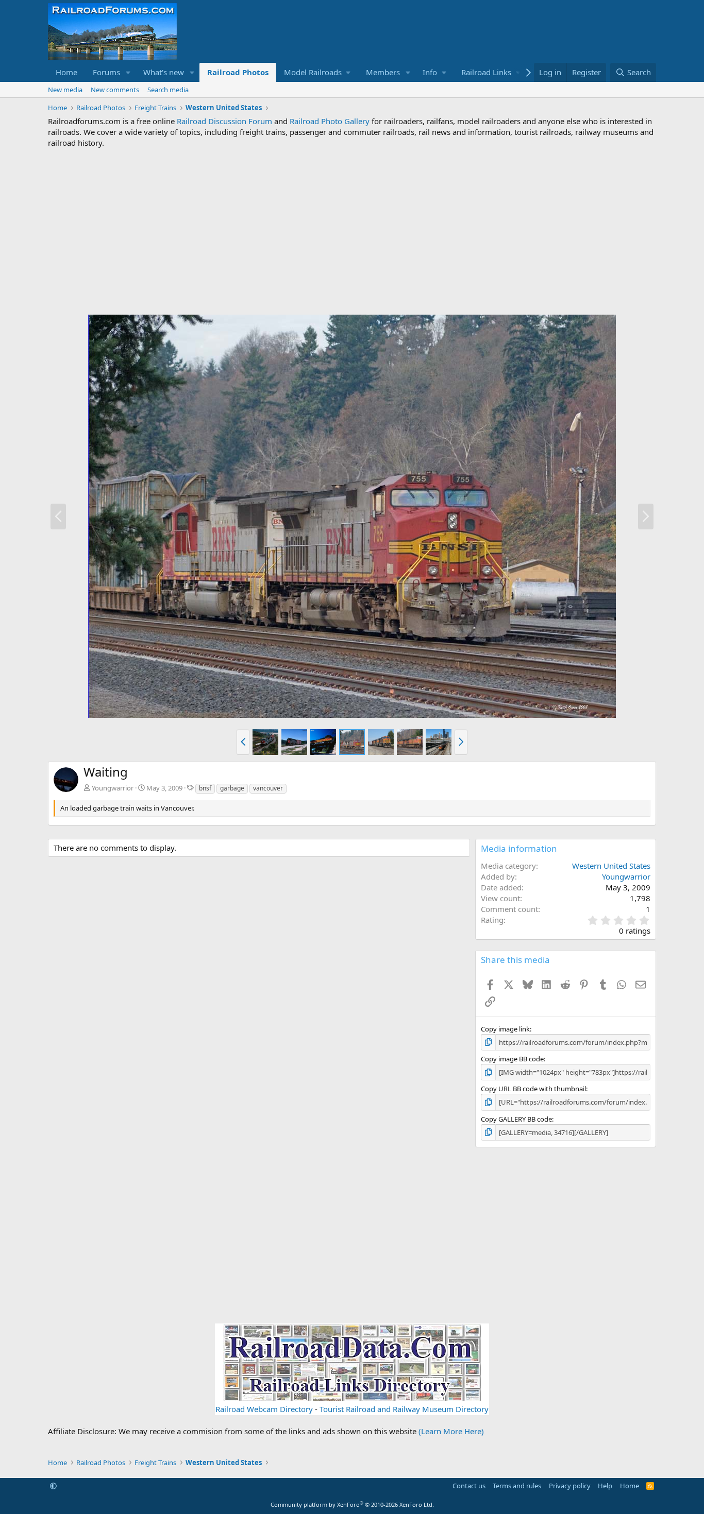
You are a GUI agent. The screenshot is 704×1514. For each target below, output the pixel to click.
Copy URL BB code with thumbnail (533, 1088)
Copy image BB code (512, 1058)
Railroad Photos (238, 72)
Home (66, 72)
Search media (168, 89)
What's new (163, 72)
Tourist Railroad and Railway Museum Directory (404, 1409)
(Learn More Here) (451, 1431)
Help (605, 1485)
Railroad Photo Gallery (330, 121)
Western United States (611, 866)
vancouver (268, 788)
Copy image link (505, 1029)
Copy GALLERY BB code (516, 1119)
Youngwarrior (112, 788)
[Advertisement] (352, 231)
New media (65, 89)
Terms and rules (517, 1485)
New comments (115, 89)
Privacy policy (570, 1485)
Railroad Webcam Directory (264, 1409)
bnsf (205, 788)
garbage (232, 788)
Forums (106, 72)
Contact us (468, 1485)
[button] (128, 72)
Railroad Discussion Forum (224, 121)
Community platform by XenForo (352, 1504)
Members (383, 72)
